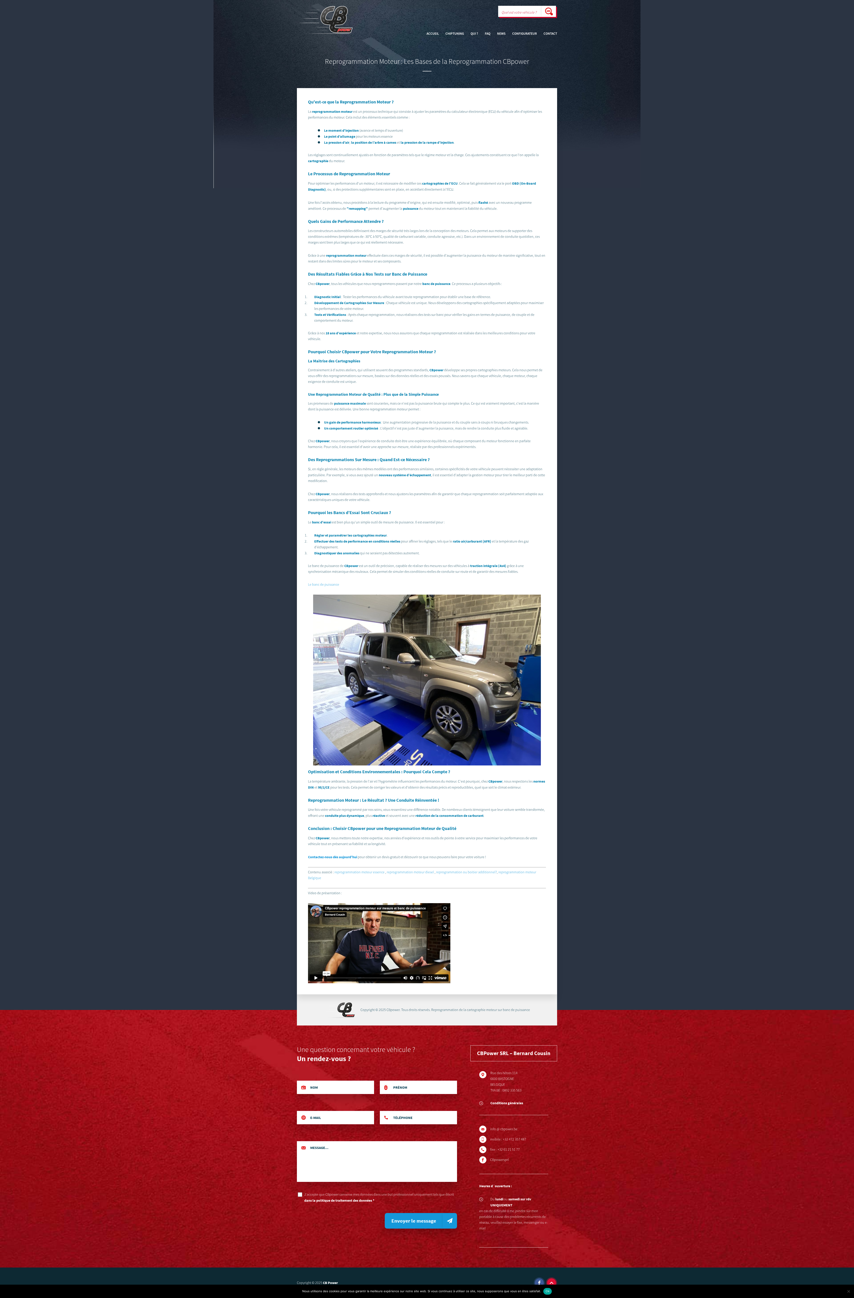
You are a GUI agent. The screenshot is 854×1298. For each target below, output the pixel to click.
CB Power (330, 1282)
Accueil (433, 34)
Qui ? (474, 34)
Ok (548, 1291)
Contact (550, 34)
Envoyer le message (413, 1220)
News (501, 34)
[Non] (848, 1291)
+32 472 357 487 (514, 1139)
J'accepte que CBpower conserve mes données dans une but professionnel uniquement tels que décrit (379, 1197)
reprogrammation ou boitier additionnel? (466, 872)
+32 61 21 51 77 (508, 1149)
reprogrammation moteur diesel (410, 872)
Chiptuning (454, 34)
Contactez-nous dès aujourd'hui (332, 857)
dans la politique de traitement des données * (339, 1200)
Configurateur (524, 34)
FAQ (487, 34)
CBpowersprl (499, 1160)
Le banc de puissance (323, 584)
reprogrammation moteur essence (359, 872)
